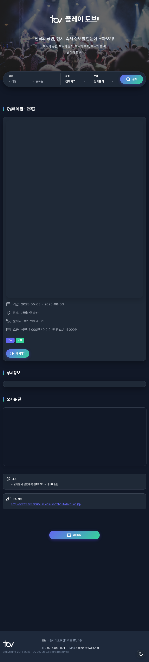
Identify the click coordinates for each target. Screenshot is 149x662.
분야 (96, 76)
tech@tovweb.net (87, 647)
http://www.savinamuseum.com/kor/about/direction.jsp (46, 504)
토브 (44, 640)
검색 (134, 79)
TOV (33, 651)
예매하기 (20, 353)
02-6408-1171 (56, 647)
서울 (20, 340)
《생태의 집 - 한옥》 (21, 109)
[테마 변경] (141, 654)
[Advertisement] (74, 592)
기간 (11, 76)
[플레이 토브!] (8, 646)
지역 (67, 76)
